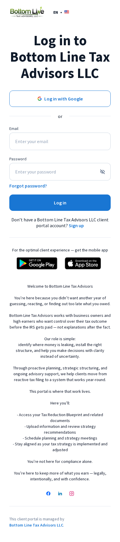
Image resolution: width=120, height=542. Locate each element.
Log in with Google (63, 99)
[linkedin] (60, 494)
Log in (60, 203)
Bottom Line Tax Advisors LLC (36, 525)
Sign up (76, 225)
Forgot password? (28, 186)
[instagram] (71, 494)
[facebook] (48, 494)
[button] (61, 12)
